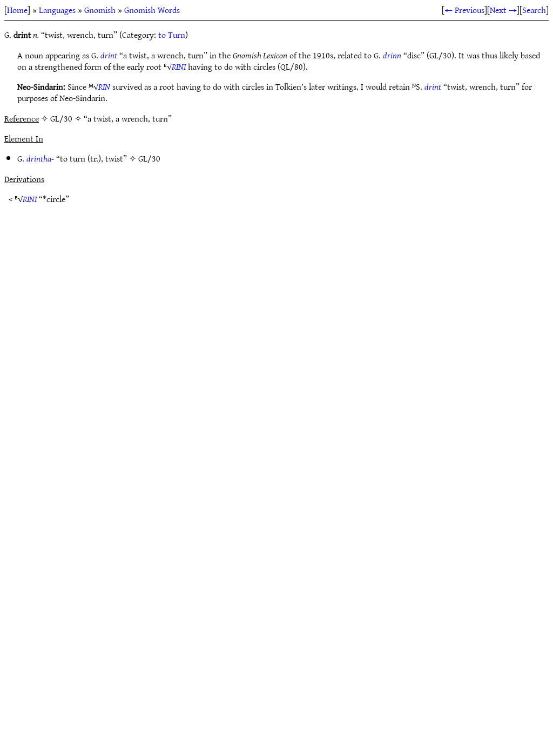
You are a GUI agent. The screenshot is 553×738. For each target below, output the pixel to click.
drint (108, 55)
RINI (179, 66)
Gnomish (100, 9)
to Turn (171, 34)
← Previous (464, 9)
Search (534, 9)
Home (17, 9)
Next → (503, 9)
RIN (104, 86)
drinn (392, 55)
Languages (57, 9)
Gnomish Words (152, 9)
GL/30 (149, 158)
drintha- (40, 158)
